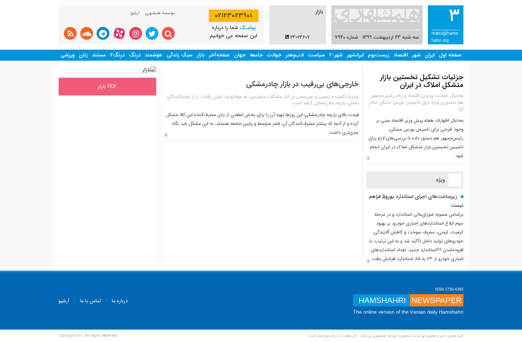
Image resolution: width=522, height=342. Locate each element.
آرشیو (135, 13)
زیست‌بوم (378, 55)
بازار (201, 55)
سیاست (316, 55)
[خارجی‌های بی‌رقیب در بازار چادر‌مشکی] (166, 135)
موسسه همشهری (160, 13)
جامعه (256, 55)
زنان (83, 55)
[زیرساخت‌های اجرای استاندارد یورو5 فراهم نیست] (368, 261)
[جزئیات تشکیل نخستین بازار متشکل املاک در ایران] (368, 158)
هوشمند (153, 55)
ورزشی (67, 55)
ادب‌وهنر (295, 55)
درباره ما (120, 301)
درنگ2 (117, 55)
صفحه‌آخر (219, 55)
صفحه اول (450, 55)
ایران (430, 55)
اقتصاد (400, 55)
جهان (239, 55)
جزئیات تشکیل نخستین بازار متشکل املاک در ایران (421, 81)
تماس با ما (90, 301)
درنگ (135, 55)
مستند (99, 55)
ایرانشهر (355, 55)
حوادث (274, 55)
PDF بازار (107, 86)
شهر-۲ (336, 55)
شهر (416, 55)
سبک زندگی (179, 55)
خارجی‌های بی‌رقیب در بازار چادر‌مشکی (302, 83)
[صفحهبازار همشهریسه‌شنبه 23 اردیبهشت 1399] (149, 70)
